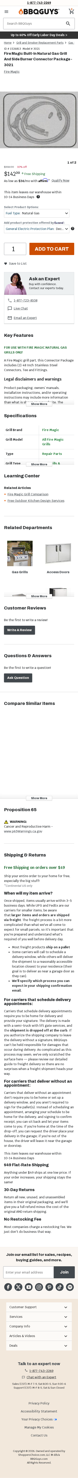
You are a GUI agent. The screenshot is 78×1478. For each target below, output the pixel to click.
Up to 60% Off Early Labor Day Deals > (39, 35)
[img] (39, 120)
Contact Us (39, 1435)
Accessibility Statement (39, 1411)
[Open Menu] (6, 12)
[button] (39, 1307)
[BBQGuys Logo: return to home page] (39, 11)
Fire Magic (12, 72)
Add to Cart (52, 249)
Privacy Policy (39, 1403)
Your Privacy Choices (37, 1419)
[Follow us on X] (18, 1287)
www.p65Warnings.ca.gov (23, 831)
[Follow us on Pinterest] (49, 1287)
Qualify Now (60, 180)
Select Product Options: (21, 207)
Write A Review (19, 630)
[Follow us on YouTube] (29, 1287)
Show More (39, 404)
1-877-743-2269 (39, 3)
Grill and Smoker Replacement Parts (40, 43)
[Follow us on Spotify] (70, 1287)
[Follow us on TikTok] (59, 1287)
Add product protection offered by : (34, 223)
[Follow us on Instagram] (39, 1287)
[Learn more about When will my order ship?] (38, 196)
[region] (39, 123)
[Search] (68, 23)
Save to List (18, 263)
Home (8, 43)
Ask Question (18, 677)
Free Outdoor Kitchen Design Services (36, 501)
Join (64, 1272)
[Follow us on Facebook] (8, 1287)
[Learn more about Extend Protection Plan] (72, 228)
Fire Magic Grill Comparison (28, 494)
